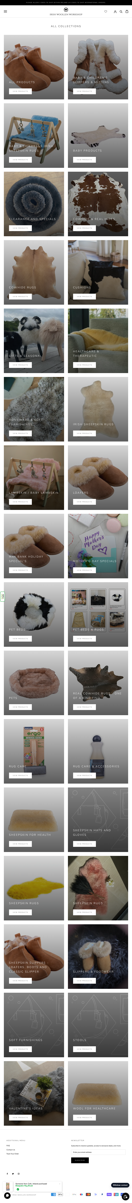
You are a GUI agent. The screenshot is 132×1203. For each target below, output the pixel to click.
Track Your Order (12, 1154)
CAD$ (8, 1188)
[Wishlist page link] (105, 11)
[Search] (121, 11)
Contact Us (10, 1150)
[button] (2, 597)
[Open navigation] (5, 11)
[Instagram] (18, 1173)
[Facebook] (7, 1173)
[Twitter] (13, 1173)
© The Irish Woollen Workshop (21, 1195)
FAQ (8, 1146)
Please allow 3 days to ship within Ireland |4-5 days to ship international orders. (66, 2)
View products (20, 91)
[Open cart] (127, 11)
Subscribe (80, 1160)
